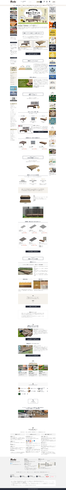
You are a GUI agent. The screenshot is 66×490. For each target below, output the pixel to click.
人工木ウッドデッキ (13, 36)
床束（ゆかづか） (13, 59)
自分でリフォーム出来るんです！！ (13, 108)
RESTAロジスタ (12, 133)
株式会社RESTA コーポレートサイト (14, 461)
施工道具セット (12, 117)
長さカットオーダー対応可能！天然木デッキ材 (14, 52)
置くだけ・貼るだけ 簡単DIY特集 (14, 121)
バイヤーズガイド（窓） (13, 113)
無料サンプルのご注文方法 (45, 448)
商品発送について (13, 444)
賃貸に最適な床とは (13, 123)
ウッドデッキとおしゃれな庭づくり (14, 54)
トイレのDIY (12, 110)
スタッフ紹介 (12, 130)
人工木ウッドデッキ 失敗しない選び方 (31, 373)
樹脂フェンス (41, 245)
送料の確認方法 (13, 450)
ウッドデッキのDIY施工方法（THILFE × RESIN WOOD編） (14, 48)
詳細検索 (38, 1)
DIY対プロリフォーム (13, 137)
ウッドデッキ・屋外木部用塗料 (13, 63)
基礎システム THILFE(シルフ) (14, 45)
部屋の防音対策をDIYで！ (13, 124)
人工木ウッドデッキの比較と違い (42, 373)
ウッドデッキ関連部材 (13, 61)
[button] (23, 2)
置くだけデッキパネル (13, 60)
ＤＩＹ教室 (12, 134)
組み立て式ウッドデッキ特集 (23, 372)
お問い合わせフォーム (28, 464)
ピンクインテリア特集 (13, 114)
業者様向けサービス (13, 118)
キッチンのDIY (12, 109)
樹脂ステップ (41, 246)
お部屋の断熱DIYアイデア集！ (13, 126)
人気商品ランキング (13, 106)
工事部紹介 (12, 138)
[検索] (41, 2)
